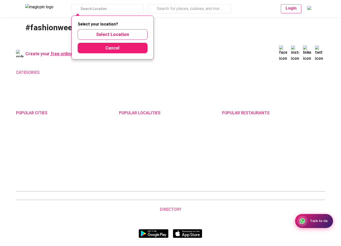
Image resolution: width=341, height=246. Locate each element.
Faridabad (74, 142)
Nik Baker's (230, 142)
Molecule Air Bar (235, 148)
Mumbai (72, 155)
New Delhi (23, 129)
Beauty (76, 72)
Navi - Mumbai (27, 162)
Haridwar (73, 175)
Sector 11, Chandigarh (137, 155)
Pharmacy (184, 72)
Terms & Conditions (153, 196)
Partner (206, 196)
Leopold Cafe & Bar (288, 162)
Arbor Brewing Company (241, 135)
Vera (272, 196)
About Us (53, 196)
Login (291, 8)
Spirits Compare (123, 196)
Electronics (148, 72)
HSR (122, 135)
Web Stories (307, 196)
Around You (72, 196)
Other (202, 72)
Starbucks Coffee (236, 162)
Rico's (277, 168)
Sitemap (178, 196)
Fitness (127, 72)
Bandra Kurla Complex (136, 162)
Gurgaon (73, 129)
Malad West (128, 168)
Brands (220, 196)
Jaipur (21, 148)
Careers (288, 196)
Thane (71, 162)
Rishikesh (23, 168)
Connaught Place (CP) (187, 168)
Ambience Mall (181, 142)
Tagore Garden (181, 175)
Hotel (167, 72)
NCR (69, 148)
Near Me (102, 196)
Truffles (228, 129)
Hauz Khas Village (133, 175)
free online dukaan (69, 53)
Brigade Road (180, 129)
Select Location (112, 34)
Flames (278, 142)
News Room (34, 196)
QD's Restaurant (235, 175)
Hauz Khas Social (286, 175)
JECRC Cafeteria (286, 155)
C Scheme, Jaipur (183, 155)
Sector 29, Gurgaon (185, 135)
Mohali (21, 155)
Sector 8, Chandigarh (136, 148)
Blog (88, 196)
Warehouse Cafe (286, 148)
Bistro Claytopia (285, 129)
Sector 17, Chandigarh (187, 148)
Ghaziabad (24, 142)
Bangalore (24, 135)
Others (255, 217)
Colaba (175, 162)
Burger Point (283, 135)
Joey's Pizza (232, 168)
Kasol (20, 175)
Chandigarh (75, 135)
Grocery (110, 72)
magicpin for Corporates (247, 196)
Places (192, 196)
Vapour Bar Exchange (239, 155)
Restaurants (55, 72)
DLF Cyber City (130, 142)
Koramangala (129, 129)
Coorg (71, 168)
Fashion (92, 72)
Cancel (112, 47)
